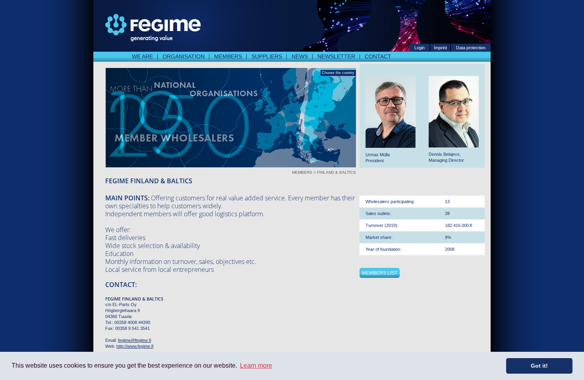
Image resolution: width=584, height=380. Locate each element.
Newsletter (336, 56)
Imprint (440, 47)
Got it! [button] (539, 366)
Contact (378, 56)
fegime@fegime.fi (134, 340)
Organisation (183, 56)
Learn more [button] (256, 365)
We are (142, 56)
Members (228, 56)
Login (419, 47)
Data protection (470, 47)
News (300, 56)
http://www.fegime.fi (134, 346)
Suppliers (266, 56)
